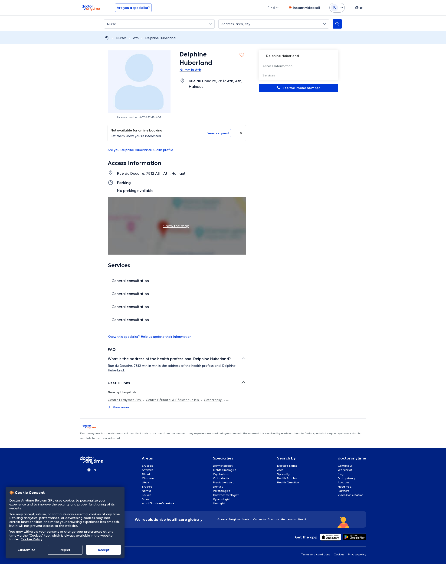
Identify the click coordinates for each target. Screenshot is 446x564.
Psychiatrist (221, 474)
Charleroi (148, 478)
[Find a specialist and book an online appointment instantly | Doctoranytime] (107, 37)
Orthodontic (221, 478)
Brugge (147, 486)
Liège (145, 482)
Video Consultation (350, 495)
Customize (26, 550)
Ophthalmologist (224, 470)
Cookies (339, 554)
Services (268, 75)
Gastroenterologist (226, 495)
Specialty (283, 474)
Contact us (345, 465)
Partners (343, 490)
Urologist (219, 503)
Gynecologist (221, 499)
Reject (65, 550)
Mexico (246, 519)
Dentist (218, 486)
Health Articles (287, 478)
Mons (145, 499)
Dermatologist (223, 465)
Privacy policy (357, 554)
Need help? (345, 486)
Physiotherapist (223, 482)
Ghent (146, 474)
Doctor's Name (287, 465)
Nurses (121, 38)
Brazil (302, 519)
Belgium (234, 519)
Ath (136, 38)
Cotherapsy (213, 400)
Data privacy (346, 478)
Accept (103, 550)
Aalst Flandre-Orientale (158, 503)
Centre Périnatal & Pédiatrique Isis (173, 400)
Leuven (146, 495)
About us (343, 482)
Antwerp (147, 470)
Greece (222, 519)
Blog (341, 474)
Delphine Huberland (160, 38)
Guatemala (288, 519)
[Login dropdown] (337, 8)
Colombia (259, 519)
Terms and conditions (315, 554)
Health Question (288, 482)
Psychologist (221, 490)
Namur (146, 490)
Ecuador (273, 519)
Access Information (277, 66)
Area (280, 470)
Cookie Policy (31, 539)
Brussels (147, 465)
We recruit (345, 470)
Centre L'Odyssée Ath (125, 400)
